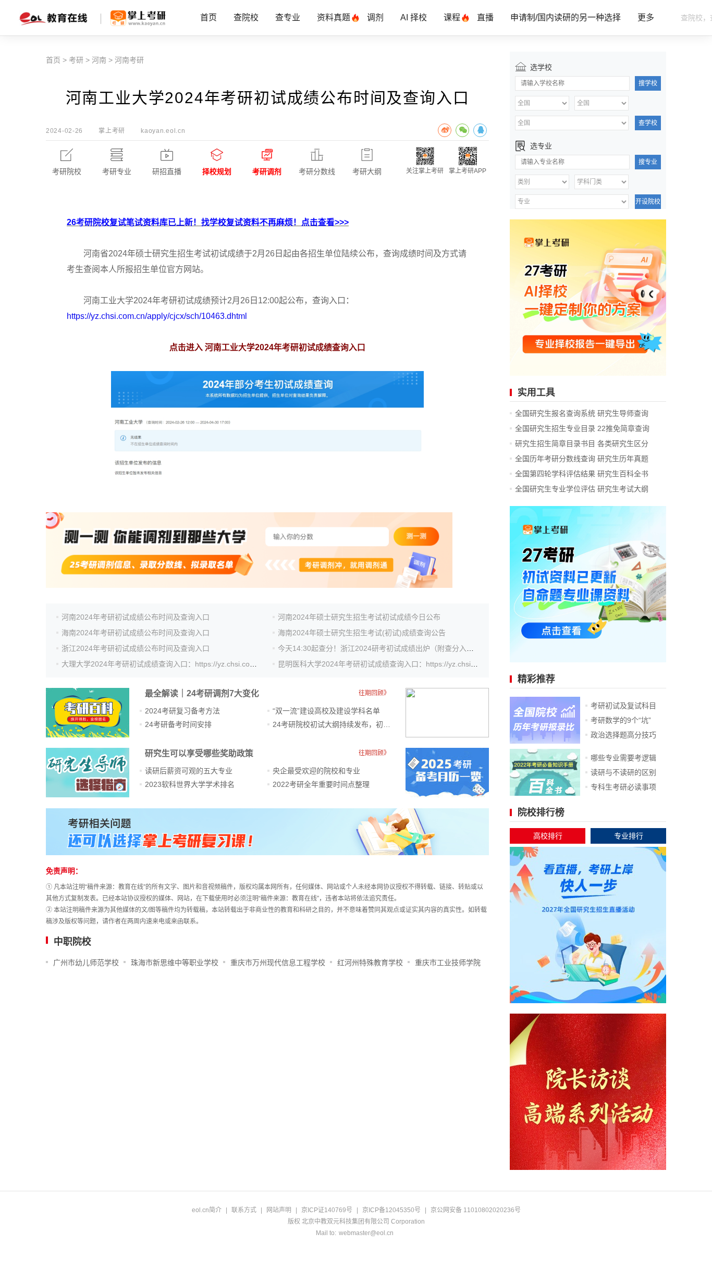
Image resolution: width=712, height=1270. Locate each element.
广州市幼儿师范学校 (86, 962)
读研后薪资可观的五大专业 (188, 771)
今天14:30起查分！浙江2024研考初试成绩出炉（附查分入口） (379, 648)
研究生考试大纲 (622, 489)
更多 (645, 17)
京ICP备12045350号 (391, 1210)
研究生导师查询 (622, 413)
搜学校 (648, 83)
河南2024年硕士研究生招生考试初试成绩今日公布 (359, 617)
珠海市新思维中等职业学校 (174, 962)
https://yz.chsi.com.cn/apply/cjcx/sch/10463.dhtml (157, 316)
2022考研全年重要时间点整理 (321, 784)
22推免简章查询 (623, 428)
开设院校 (647, 201)
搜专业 (648, 162)
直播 (485, 17)
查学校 (648, 123)
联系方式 (243, 1210)
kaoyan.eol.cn (163, 130)
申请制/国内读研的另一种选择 (565, 17)
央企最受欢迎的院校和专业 (316, 771)
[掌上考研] (138, 18)
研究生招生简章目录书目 (555, 443)
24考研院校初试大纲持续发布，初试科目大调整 (350, 724)
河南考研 (129, 60)
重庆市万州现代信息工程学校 (277, 962)
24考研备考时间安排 (178, 724)
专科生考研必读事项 (623, 787)
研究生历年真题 (622, 458)
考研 (76, 60)
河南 (99, 60)
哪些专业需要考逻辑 (623, 758)
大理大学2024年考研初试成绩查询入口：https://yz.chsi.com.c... (165, 664)
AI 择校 (413, 17)
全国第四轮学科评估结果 (555, 474)
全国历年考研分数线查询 (555, 458)
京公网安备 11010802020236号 (476, 1210)
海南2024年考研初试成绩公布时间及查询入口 (136, 632)
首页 (208, 17)
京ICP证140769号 (326, 1210)
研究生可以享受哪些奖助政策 (199, 753)
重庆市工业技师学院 (448, 962)
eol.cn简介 (207, 1210)
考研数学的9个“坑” (621, 720)
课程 (452, 17)
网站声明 (278, 1210)
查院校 (246, 17)
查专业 (287, 17)
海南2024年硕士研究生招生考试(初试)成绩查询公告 (362, 632)
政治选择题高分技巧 (623, 735)
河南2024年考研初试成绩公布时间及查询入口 (136, 617)
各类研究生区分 (622, 443)
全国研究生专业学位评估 (555, 489)
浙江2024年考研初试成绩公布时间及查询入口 (136, 648)
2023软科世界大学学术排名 (190, 784)
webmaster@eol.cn (366, 1233)
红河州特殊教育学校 (370, 962)
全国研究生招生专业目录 (555, 428)
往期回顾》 (374, 693)
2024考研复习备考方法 (182, 711)
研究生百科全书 (622, 474)
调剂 (375, 17)
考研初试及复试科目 (623, 705)
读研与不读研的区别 (623, 772)
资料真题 (333, 17)
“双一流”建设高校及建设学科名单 (326, 711)
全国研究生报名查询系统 (555, 413)
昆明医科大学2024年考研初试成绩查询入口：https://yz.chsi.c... (380, 664)
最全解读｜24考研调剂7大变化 (202, 693)
